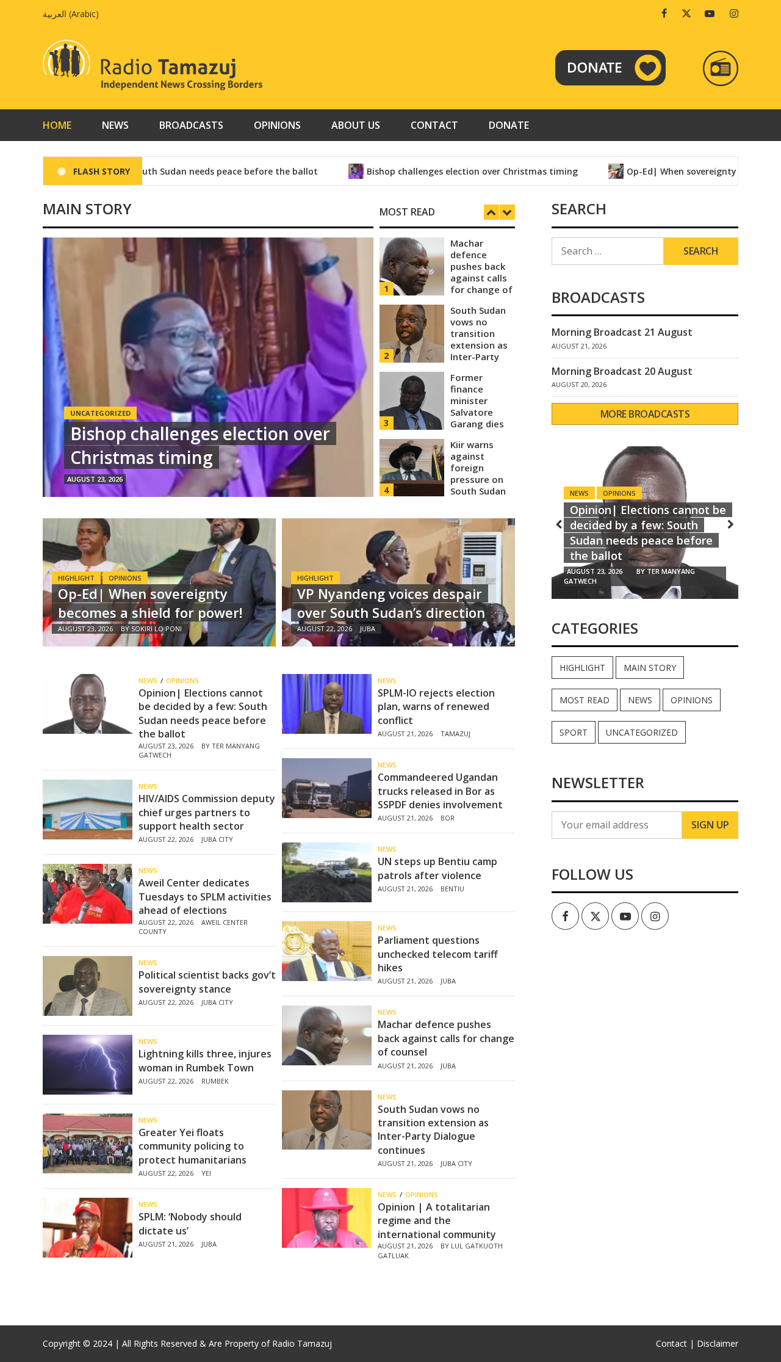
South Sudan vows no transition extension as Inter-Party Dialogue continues (479, 345)
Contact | (675, 1343)
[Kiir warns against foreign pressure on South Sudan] (412, 467)
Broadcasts (191, 125)
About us (355, 125)
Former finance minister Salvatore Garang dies (477, 400)
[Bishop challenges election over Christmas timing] (208, 367)
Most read (585, 700)
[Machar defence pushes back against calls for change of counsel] (412, 265)
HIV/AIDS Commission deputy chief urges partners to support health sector (207, 812)
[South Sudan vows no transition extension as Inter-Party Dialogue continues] (412, 332)
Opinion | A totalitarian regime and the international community (437, 1220)
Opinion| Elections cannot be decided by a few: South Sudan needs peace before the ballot (203, 713)
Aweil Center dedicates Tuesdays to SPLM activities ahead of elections (205, 896)
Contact (434, 125)
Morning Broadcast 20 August (622, 371)
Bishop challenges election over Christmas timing (433, 171)
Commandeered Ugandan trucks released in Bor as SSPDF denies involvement (440, 790)
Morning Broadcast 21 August (622, 332)
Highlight (76, 577)
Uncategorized (642, 732)
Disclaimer (717, 1343)
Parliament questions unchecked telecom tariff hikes (438, 953)
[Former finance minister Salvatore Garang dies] (412, 399)
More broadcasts (645, 414)
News (115, 125)
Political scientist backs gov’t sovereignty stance (207, 981)
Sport (574, 732)
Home (57, 125)
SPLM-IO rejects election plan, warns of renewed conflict (436, 706)
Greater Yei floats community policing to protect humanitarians (193, 1146)
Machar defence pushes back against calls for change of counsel (481, 272)
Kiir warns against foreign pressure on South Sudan (478, 467)
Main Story (650, 667)
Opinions (277, 125)
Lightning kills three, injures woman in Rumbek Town (205, 1060)
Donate (509, 125)
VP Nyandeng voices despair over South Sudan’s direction (391, 602)
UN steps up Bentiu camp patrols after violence (437, 868)
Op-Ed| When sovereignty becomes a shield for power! (150, 602)
